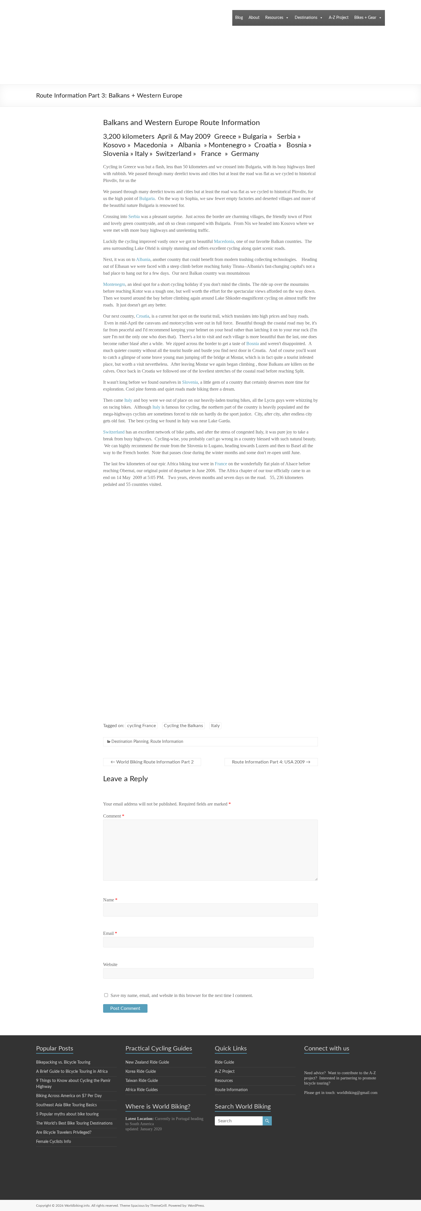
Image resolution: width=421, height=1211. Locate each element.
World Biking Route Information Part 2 (152, 762)
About (254, 18)
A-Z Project (339, 18)
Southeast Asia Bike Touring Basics (66, 1105)
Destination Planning (129, 742)
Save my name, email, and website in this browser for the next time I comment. (182, 995)
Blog (239, 18)
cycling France (141, 725)
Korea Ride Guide (140, 1072)
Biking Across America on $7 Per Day (69, 1096)
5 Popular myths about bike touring (67, 1114)
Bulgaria (147, 198)
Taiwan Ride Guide (141, 1081)
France (221, 463)
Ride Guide (224, 1062)
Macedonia (224, 241)
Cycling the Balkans (183, 725)
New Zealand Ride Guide (147, 1062)
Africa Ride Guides (141, 1090)
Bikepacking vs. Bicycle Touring (63, 1062)
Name (110, 899)
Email (110, 933)
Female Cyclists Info (53, 1142)
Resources (274, 18)
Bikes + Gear (365, 18)
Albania (143, 259)
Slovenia (190, 382)
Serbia (134, 216)
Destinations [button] (306, 18)
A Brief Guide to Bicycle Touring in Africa (72, 1072)
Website (110, 964)
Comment (113, 816)
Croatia (142, 316)
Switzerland (114, 432)
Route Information (166, 742)
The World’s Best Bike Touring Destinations (74, 1123)
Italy (156, 407)
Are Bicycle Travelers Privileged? (63, 1133)
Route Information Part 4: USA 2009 (271, 762)
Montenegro (114, 284)
